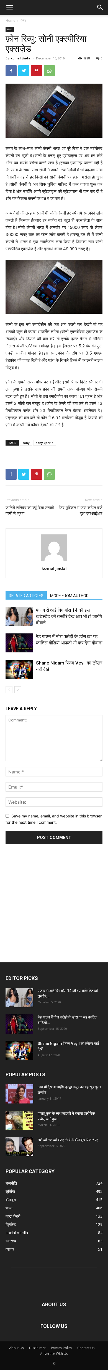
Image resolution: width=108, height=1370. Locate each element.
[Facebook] (11, 70)
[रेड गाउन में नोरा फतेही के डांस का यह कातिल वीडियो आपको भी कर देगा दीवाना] (19, 642)
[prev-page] (9, 689)
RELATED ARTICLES (26, 596)
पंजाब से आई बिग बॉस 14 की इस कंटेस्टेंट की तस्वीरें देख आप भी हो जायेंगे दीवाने (69, 616)
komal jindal (21, 58)
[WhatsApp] (49, 70)
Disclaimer (37, 1348)
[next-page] (17, 689)
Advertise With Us (54, 1353)
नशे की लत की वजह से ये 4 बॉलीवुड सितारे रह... (70, 1140)
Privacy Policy (61, 1348)
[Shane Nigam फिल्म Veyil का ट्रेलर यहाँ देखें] (19, 669)
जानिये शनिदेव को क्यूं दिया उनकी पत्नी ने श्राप (30, 510)
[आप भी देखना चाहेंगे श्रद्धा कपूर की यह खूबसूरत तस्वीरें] (19, 1093)
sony (26, 443)
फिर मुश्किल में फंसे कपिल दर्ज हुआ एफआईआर (80, 510)
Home (10, 20)
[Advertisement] (54, 895)
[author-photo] (54, 560)
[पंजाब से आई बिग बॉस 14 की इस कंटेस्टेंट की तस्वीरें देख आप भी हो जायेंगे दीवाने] (19, 616)
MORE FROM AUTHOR (69, 596)
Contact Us (85, 1348)
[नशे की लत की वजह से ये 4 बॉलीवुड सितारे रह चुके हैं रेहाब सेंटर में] (19, 1146)
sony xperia (44, 443)
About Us (16, 1348)
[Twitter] (23, 70)
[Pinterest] (36, 70)
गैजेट (23, 20)
